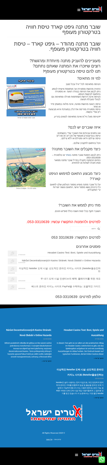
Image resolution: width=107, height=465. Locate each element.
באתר (68, 155)
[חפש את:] (85, 228)
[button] (78, 9)
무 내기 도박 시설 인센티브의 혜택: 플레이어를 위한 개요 (70, 278)
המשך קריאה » (99, 358)
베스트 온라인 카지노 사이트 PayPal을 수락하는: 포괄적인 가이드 (65, 286)
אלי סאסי (49, 439)
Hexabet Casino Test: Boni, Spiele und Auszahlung (74, 252)
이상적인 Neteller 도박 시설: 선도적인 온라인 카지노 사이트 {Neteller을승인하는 (59, 269)
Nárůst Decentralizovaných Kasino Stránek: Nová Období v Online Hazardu (61, 260)
